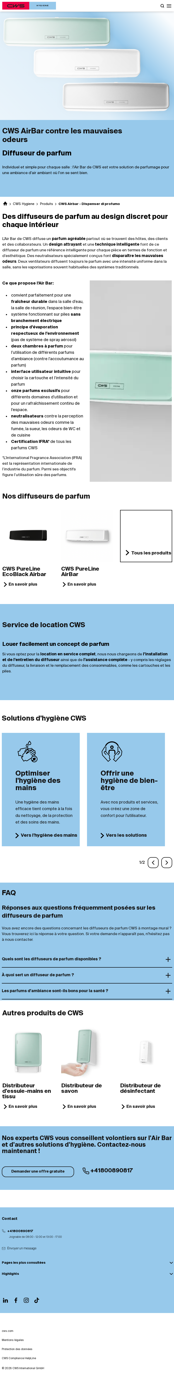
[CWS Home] (29, 6)
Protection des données (17, 1349)
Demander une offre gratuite (38, 1171)
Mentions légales (13, 1340)
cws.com (7, 1331)
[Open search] (162, 5)
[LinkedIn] (5, 1300)
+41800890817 (20, 1231)
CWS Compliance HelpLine (19, 1358)
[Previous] (153, 862)
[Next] (166, 862)
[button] (169, 5)
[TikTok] (36, 1300)
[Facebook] (15, 1300)
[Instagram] (26, 1300)
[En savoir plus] (28, 536)
